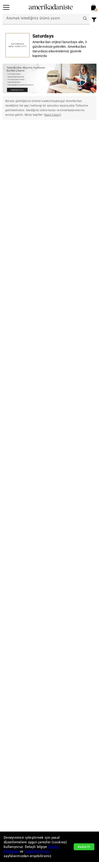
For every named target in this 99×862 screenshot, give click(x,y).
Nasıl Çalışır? (52, 114)
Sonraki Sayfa (79, 138)
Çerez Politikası (37, 851)
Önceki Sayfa (19, 138)
